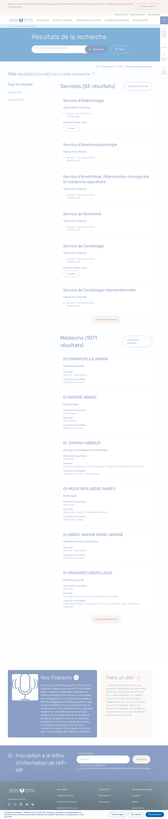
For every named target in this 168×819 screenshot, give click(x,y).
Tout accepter (117, 814)
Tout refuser (136, 814)
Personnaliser (154, 814)
